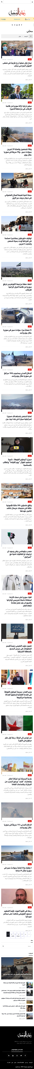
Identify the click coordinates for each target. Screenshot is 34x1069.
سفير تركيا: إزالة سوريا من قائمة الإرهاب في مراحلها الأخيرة (19, 108)
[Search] (3, 946)
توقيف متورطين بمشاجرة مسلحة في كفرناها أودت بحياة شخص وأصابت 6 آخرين (18, 241)
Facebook (9, 59)
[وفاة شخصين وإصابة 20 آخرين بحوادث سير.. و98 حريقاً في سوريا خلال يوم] (29, 1019)
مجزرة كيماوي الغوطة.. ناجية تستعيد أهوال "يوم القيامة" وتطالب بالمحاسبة (17, 462)
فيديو (15, 1062)
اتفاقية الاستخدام (20, 1062)
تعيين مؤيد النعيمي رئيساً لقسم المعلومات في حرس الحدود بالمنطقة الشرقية (19, 649)
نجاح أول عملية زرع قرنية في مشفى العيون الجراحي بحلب (17, 65)
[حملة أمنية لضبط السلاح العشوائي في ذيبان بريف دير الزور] (17, 979)
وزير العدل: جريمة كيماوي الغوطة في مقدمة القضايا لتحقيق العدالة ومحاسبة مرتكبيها (18, 695)
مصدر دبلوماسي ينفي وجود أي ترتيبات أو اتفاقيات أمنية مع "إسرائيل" (19, 554)
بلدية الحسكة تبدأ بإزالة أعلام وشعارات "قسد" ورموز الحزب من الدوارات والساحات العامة (18, 782)
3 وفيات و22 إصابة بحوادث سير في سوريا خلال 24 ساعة (18, 869)
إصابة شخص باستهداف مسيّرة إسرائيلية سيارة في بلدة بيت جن (19, 418)
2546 (18, 936)
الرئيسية (26, 36)
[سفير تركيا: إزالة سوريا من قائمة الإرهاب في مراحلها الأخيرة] (29, 988)
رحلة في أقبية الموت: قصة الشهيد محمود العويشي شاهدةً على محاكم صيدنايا (17, 914)
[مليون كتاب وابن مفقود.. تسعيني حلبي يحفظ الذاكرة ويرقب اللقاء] (29, 1011)
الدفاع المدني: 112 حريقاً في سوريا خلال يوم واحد (18, 826)
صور (12, 1062)
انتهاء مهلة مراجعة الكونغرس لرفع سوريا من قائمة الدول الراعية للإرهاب (17, 287)
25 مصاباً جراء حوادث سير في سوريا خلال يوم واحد (17, 332)
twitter (3, 59)
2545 (13, 936)
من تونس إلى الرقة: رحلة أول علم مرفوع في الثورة (18, 739)
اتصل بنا (8, 1062)
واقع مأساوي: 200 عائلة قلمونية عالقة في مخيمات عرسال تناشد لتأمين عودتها (19, 508)
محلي (20, 36)
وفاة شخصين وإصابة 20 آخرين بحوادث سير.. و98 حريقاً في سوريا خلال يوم (18, 152)
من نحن (26, 1062)
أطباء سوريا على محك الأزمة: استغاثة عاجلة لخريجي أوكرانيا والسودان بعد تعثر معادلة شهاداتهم (19, 601)
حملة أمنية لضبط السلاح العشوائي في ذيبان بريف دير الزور (18, 197)
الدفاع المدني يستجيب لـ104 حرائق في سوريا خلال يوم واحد (18, 375)
